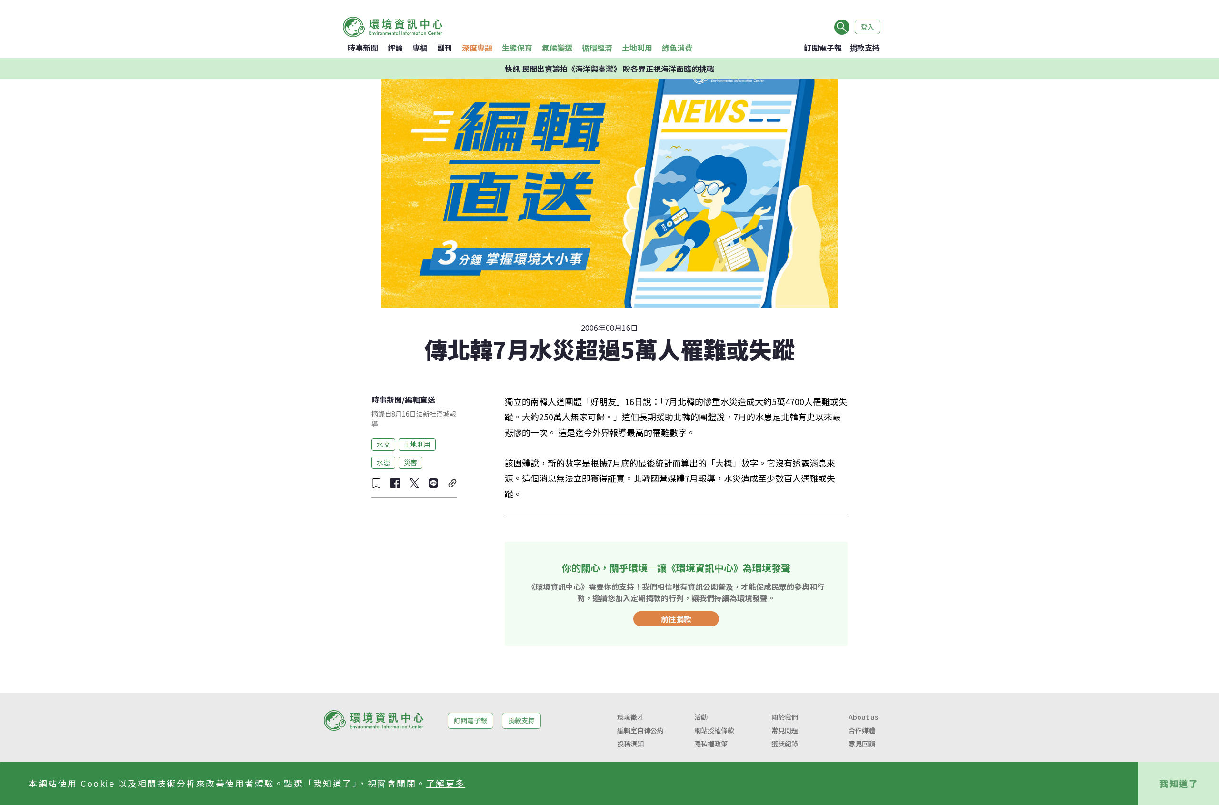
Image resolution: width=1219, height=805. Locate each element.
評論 (395, 47)
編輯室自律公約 (640, 730)
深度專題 (477, 47)
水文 (383, 444)
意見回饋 (862, 743)
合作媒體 (862, 730)
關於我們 (784, 717)
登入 (867, 26)
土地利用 (637, 47)
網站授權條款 (714, 730)
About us (863, 717)
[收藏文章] (376, 483)
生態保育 (517, 47)
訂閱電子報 (823, 47)
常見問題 (784, 730)
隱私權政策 (711, 743)
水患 (383, 462)
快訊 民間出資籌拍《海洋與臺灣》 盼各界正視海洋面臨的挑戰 (609, 68)
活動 (701, 717)
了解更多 (445, 783)
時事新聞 (363, 47)
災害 (410, 462)
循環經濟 (597, 47)
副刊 (444, 47)
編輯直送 (420, 399)
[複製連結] (452, 483)
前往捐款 (676, 619)
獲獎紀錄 (784, 743)
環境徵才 (630, 717)
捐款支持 (864, 47)
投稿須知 (630, 743)
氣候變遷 (557, 47)
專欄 (420, 47)
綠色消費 (677, 47)
